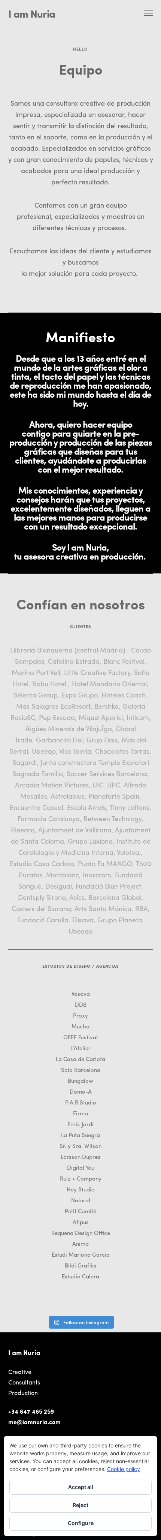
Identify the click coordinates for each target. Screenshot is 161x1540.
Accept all (80, 1487)
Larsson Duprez (81, 1156)
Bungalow (80, 1080)
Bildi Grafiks (80, 1265)
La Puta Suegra (80, 1135)
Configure (81, 1523)
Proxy (80, 1015)
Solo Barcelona (80, 1070)
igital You (82, 1167)
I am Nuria (31, 13)
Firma (80, 1113)
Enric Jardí (80, 1124)
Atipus (81, 1222)
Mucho (80, 1026)
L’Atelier (80, 1048)
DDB (80, 1004)
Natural (80, 1200)
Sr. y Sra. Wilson (80, 1146)
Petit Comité (80, 1211)
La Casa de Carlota (80, 1059)
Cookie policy (123, 1469)
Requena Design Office (80, 1233)
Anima (80, 1243)
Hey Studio (81, 1189)
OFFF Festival (80, 1037)
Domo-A (81, 1091)
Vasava (81, 993)
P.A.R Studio (80, 1102)
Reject (80, 1505)
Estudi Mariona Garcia (81, 1254)
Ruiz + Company (80, 1178)
